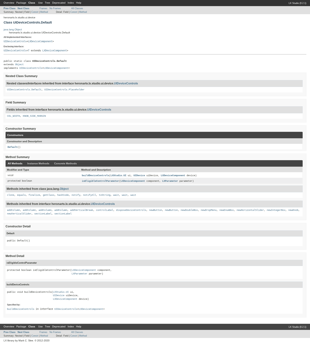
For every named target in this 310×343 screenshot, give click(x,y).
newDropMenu (209, 210)
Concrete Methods (65, 163)
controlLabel (104, 210)
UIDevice (139, 175)
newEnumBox (226, 210)
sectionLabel (42, 213)
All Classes (77, 8)
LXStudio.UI (118, 175)
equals (21, 195)
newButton (155, 210)
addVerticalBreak (81, 210)
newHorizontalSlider (250, 210)
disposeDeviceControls (131, 210)
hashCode (63, 195)
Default (13, 147)
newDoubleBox (189, 210)
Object (19, 64)
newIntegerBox (276, 210)
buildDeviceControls (95, 175)
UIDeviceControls (15, 41)
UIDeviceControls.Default (24, 89)
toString (104, 195)
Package (21, 2)
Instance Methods (38, 163)
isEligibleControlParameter (100, 181)
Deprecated (58, 2)
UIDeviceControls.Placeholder (64, 89)
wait (116, 195)
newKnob (293, 210)
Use (40, 2)
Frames (43, 8)
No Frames (55, 8)
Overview (9, 2)
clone (10, 195)
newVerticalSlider (19, 213)
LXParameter (170, 181)
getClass (48, 195)
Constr (34, 12)
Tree (47, 2)
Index (71, 2)
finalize (34, 195)
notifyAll (89, 195)
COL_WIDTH (13, 116)
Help (78, 2)
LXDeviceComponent (40, 41)
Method (44, 12)
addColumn (13, 210)
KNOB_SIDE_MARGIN (34, 116)
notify (76, 195)
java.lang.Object (13, 29)
